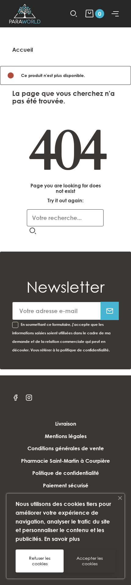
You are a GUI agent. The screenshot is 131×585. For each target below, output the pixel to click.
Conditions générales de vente (65, 448)
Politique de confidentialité (65, 473)
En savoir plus (62, 538)
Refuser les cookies (39, 560)
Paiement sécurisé (65, 485)
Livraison (65, 424)
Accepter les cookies (89, 560)
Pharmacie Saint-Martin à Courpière (65, 461)
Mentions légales (66, 436)
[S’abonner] (110, 311)
